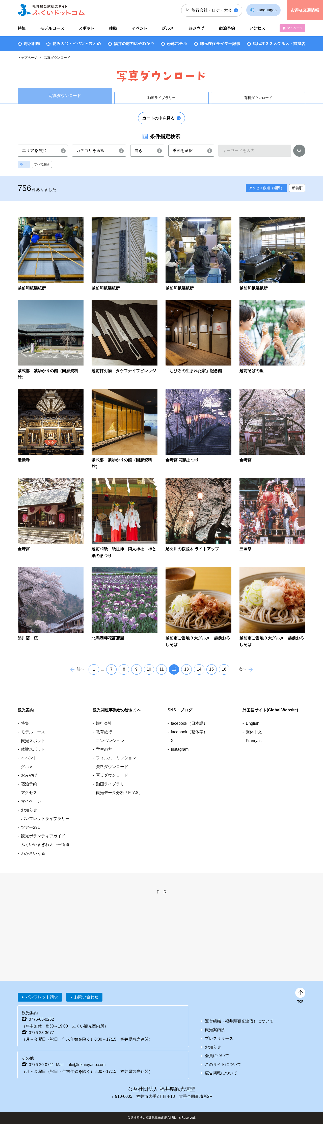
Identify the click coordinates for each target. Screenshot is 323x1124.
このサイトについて (223, 1064)
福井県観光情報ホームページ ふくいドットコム (51, 10)
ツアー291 (30, 827)
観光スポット (33, 741)
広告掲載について (221, 1073)
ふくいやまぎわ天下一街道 (45, 844)
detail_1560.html (272, 518)
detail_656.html (124, 607)
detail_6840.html (51, 607)
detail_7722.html (51, 340)
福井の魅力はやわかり (134, 43)
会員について (217, 1055)
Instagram (180, 749)
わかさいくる (33, 853)
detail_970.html (272, 429)
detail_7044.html (272, 340)
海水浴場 (32, 43)
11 (161, 669)
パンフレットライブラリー (45, 818)
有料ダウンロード (258, 98)
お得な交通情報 (305, 10)
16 (224, 669)
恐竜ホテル (177, 43)
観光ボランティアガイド (43, 836)
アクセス (257, 28)
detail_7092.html (198, 254)
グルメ (168, 28)
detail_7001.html (124, 429)
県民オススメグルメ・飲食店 (279, 43)
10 (149, 669)
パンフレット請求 (42, 997)
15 (211, 669)
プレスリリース (219, 1038)
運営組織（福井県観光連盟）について (239, 1021)
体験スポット (33, 749)
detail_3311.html (198, 429)
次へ (242, 669)
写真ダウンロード (112, 775)
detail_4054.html (51, 518)
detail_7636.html (51, 429)
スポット (86, 28)
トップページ (27, 57)
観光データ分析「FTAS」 (119, 792)
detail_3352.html (198, 518)
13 (186, 669)
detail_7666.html (124, 518)
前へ (80, 669)
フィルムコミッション (116, 758)
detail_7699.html (124, 340)
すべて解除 (41, 164)
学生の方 (104, 749)
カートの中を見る (158, 118)
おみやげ (196, 28)
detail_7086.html (272, 254)
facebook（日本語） (189, 723)
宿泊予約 (227, 28)
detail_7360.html (198, 607)
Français (253, 741)
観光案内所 (215, 1030)
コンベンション (110, 741)
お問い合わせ (86, 997)
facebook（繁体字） (189, 732)
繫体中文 (254, 732)
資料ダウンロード (112, 767)
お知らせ (29, 810)
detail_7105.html (124, 254)
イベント (139, 28)
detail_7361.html (272, 607)
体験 (113, 28)
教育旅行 (104, 732)
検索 (299, 152)
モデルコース (52, 28)
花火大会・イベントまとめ (76, 43)
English (252, 723)
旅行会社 (104, 723)
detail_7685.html (198, 340)
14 (199, 669)
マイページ (294, 28)
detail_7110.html (51, 254)
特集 (22, 28)
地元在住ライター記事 (220, 43)
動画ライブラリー (161, 98)
